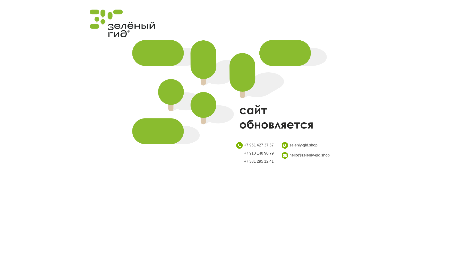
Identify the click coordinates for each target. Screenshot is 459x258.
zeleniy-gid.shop (303, 145)
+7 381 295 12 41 (259, 161)
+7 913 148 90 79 (259, 153)
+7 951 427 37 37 (259, 145)
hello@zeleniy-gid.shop (310, 155)
